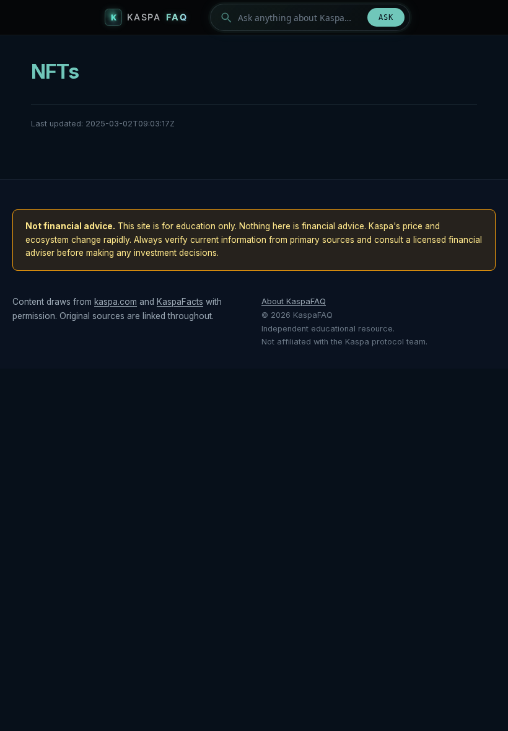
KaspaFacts (180, 302)
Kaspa (157, 17)
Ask (386, 17)
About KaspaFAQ (293, 301)
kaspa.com (115, 302)
